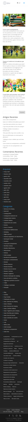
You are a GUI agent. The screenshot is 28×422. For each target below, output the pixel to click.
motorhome (17, 384)
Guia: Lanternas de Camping (10, 301)
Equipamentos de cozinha (10, 222)
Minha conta (7, 324)
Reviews (6, 262)
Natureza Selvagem (7, 391)
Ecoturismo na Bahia (7, 367)
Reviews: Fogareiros (9, 273)
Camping (5, 351)
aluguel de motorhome (8, 343)
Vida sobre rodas (15, 398)
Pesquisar (22, 112)
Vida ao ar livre (6, 398)
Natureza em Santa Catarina (9, 389)
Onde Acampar (7, 255)
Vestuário (6, 287)
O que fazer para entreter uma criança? (14, 94)
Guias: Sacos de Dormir (9, 315)
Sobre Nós (6, 331)
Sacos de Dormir (19, 391)
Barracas (20, 348)
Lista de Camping (7, 411)
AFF (17, 341)
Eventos (6, 225)
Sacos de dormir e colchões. (11, 278)
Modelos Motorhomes (9, 248)
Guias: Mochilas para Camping (11, 313)
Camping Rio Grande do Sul (10, 216)
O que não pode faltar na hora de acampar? (13, 126)
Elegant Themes (17, 418)
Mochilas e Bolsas (8, 246)
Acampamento (6, 336)
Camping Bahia (7, 213)
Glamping (6, 232)
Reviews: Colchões (8, 271)
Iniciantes (6, 241)
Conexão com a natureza (8, 358)
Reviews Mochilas (8, 266)
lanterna (5, 384)
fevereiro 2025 (7, 174)
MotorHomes (7, 250)
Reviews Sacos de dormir (10, 269)
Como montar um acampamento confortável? (14, 143)
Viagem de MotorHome (18, 396)
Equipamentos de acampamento (10, 374)
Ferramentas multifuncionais (9, 382)
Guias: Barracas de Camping (10, 306)
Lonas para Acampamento (10, 243)
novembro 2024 (8, 181)
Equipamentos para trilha (8, 379)
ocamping (5, 154)
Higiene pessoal (7, 234)
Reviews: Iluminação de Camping (12, 276)
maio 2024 (6, 195)
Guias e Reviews (8, 304)
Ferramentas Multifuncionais (11, 229)
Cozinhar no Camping (8, 360)
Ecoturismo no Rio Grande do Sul (10, 370)
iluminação (19, 382)
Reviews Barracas (8, 264)
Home (5, 320)
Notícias (6, 252)
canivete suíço (18, 353)
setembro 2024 (7, 185)
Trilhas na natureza (7, 396)
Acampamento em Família (8, 339)
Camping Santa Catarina (10, 218)
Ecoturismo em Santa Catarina (9, 365)
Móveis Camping (6, 386)
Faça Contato (7, 297)
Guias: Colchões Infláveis (10, 308)
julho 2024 (6, 190)
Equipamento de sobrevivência (10, 372)
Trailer (5, 282)
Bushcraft (6, 211)
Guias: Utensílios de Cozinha (10, 317)
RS (13, 391)
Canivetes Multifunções (8, 353)
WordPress (18, 420)
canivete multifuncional (14, 351)
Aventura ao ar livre (19, 346)
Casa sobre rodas (7, 355)
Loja (5, 322)
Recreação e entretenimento (11, 259)
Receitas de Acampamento (10, 257)
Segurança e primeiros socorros (11, 280)
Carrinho (6, 294)
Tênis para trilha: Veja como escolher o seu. (13, 133)
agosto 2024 (7, 188)
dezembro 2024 (7, 178)
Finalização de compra (9, 299)
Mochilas (11, 384)
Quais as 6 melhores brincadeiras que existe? (13, 62)
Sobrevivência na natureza (17, 393)
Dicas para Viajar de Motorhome (10, 363)
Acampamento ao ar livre (17, 336)
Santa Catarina (6, 393)
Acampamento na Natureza (9, 341)
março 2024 (7, 199)
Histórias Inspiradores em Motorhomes (13, 236)
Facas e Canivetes (8, 227)
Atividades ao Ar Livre (8, 346)
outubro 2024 (7, 183)
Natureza (14, 386)
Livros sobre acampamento (10, 29)
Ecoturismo (21, 363)
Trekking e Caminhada (9, 285)
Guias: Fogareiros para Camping (11, 310)
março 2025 (7, 171)
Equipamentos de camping (9, 377)
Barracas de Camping (9, 209)
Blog (5, 292)
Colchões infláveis (8, 220)
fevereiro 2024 (7, 201)
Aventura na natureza (7, 348)
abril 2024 (6, 197)
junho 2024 (6, 192)
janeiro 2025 (7, 176)
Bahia (15, 348)
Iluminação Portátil (8, 239)
